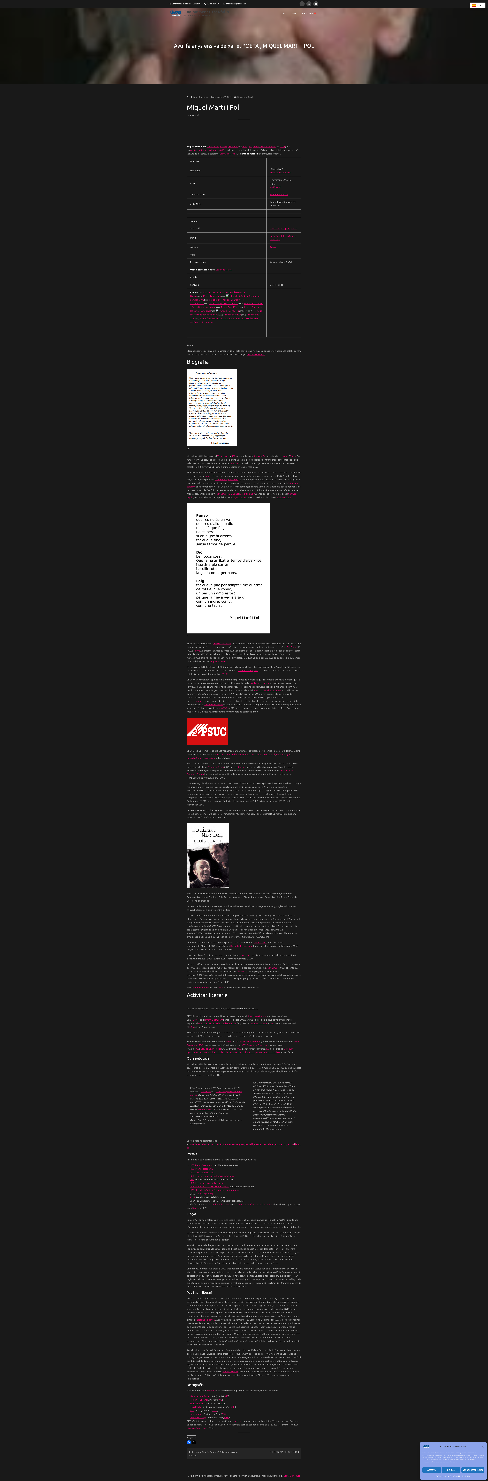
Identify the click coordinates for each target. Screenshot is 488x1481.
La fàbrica (224, 708)
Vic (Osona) (275, 187)
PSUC (224, 674)
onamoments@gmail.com (236, 4)
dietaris (240, 971)
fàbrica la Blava (230, 1371)
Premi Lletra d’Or (214, 1020)
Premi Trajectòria (212, 296)
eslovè (278, 1144)
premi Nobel (260, 942)
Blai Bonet (233, 494)
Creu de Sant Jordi (229, 311)
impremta (210, 476)
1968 (243, 1045)
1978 (192, 1169)
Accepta (431, 1470)
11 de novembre (268, 146)
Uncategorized (245, 97)
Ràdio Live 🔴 (309, 13)
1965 (201, 1045)
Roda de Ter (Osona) (280, 172)
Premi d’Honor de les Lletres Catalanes (214, 1176)
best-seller (240, 767)
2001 (214, 1410)
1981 (222, 1403)
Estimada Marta (227, 154)
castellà (193, 1144)
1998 (192, 1183)
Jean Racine (235, 1052)
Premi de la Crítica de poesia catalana (217, 1023)
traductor (212, 150)
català (221, 150)
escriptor (201, 150)
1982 (232, 1407)
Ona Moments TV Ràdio (206, 12)
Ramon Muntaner (199, 1400)
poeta (193, 150)
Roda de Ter (213, 146)
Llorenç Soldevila (206, 1320)
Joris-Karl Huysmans (252, 1052)
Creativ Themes (292, 1476)
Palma (197, 651)
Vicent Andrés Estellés (225, 754)
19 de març (233, 146)
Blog (294, 13)
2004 (226, 1417)
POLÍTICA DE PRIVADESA (460, 1476)
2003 (282, 146)
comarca (283, 456)
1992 (192, 1179)
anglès (244, 1144)
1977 (194, 1020)
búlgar (286, 1144)
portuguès (216, 1144)
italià (251, 1144)
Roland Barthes (272, 1052)
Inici (284, 13)
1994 (191, 1027)
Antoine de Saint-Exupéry (247, 1042)
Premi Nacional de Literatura (223, 303)
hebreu (270, 1144)
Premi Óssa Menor (209, 318)
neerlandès (260, 1144)
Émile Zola (222, 1052)
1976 (220, 1400)
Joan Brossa (256, 754)
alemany (236, 1144)
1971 (268, 1049)
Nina (192, 1410)
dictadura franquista (248, 670)
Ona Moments (200, 97)
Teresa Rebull (197, 1403)
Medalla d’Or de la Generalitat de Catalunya (217, 1190)
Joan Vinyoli (221, 494)
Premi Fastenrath (232, 315)
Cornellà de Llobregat (241, 946)
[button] (483, 1446)
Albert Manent (247, 494)
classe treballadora (213, 704)
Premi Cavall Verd (230, 307)
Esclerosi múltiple (279, 194)
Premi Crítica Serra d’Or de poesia (212, 1186)
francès (227, 1144)
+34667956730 (213, 4)
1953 (192, 1165)
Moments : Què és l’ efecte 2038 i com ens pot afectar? (213, 1454)
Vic (250, 146)
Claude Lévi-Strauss (211, 1049)
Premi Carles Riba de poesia (267, 690)
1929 (244, 146)
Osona (223, 146)
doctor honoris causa (218, 1204)
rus (292, 1144)
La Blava (233, 463)
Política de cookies (442, 1476)
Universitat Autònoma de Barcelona (254, 1204)
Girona (195, 1208)
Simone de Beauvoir (257, 1045)
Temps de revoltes (197, 1428)
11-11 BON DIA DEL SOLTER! (283, 1452)
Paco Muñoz (196, 1414)
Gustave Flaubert (208, 1052)
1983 (192, 1172)
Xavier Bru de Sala (205, 758)
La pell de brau (239, 497)
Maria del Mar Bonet (200, 1396)
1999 (192, 1190)
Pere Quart (244, 754)
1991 (272, 1023)
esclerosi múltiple (256, 354)
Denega (451, 1470)
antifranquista (284, 497)
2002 (192, 1197)
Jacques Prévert (217, 661)
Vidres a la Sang (198, 1417)
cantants (211, 1391)
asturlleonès (204, 1144)
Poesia (273, 247)
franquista (200, 701)
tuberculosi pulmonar (226, 479)
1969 (197, 1049)
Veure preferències (473, 1470)
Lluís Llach (245, 955)
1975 (226, 1396)
